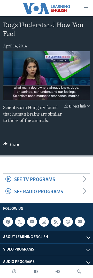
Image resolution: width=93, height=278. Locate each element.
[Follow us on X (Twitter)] (20, 222)
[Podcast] (68, 222)
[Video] (36, 271)
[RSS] (56, 222)
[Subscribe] (80, 222)
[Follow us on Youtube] (32, 222)
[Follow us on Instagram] (44, 222)
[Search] (79, 271)
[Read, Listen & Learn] (14, 271)
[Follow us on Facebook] (8, 222)
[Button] (11, 146)
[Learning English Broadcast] (57, 271)
